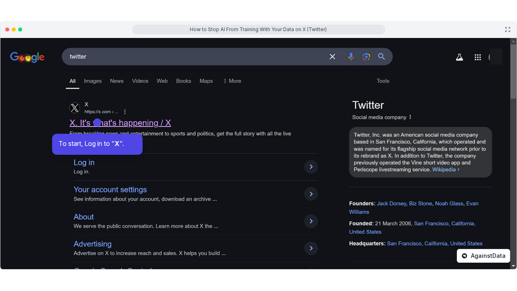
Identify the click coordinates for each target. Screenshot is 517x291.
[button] (304, 266)
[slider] (145, 266)
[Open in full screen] (508, 29)
